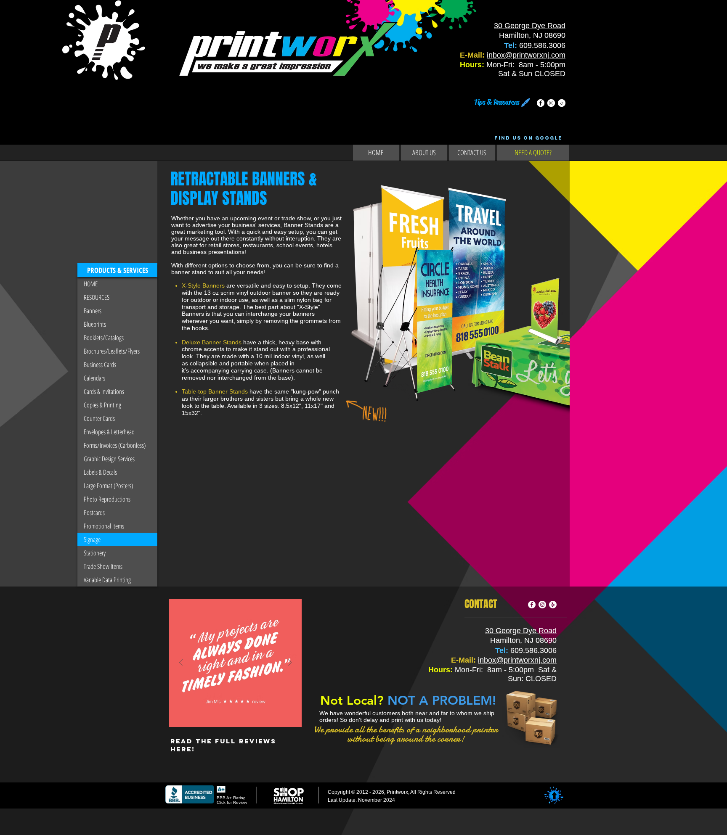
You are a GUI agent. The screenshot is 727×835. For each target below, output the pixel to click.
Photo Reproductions (107, 499)
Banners (92, 310)
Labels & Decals (100, 472)
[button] (117, 270)
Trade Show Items (103, 566)
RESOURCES (96, 297)
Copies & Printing (102, 405)
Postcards (94, 512)
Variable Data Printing (107, 579)
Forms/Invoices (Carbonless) (115, 445)
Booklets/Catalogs (104, 337)
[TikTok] (561, 103)
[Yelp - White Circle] (553, 604)
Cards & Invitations (104, 391)
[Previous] (181, 663)
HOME (91, 283)
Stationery (95, 553)
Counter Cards (99, 418)
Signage (92, 539)
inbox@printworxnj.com (526, 55)
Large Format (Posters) (108, 485)
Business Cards (100, 364)
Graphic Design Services (109, 458)
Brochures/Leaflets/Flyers (112, 351)
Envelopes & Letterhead (109, 431)
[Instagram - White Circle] (551, 103)
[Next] (290, 663)
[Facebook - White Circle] (540, 103)
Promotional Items (104, 526)
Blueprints (95, 324)
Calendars (94, 378)
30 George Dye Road (529, 25)
